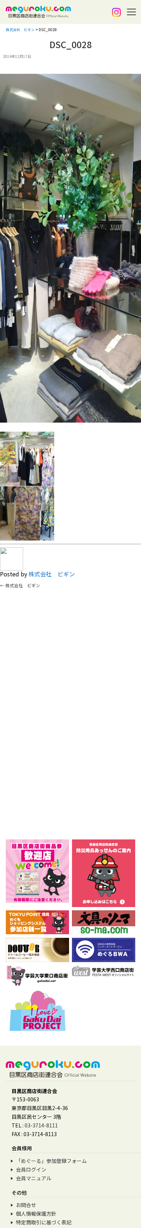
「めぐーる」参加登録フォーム (51, 1160)
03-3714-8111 (41, 1125)
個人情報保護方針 (36, 1213)
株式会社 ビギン (52, 573)
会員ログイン (31, 1169)
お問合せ (26, 1204)
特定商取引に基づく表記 (44, 1222)
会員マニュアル (33, 1178)
